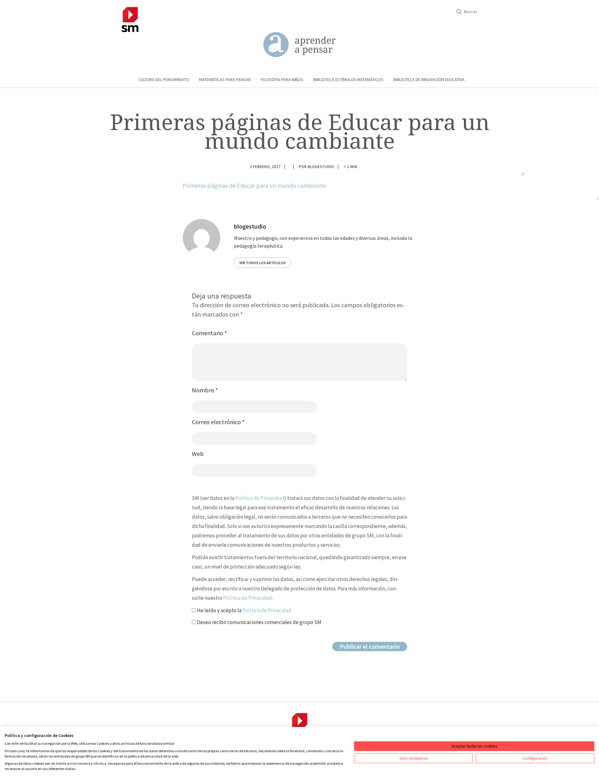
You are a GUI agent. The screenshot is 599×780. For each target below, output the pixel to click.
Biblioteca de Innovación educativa (429, 79)
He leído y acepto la (243, 610)
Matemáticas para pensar (225, 79)
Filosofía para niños (282, 79)
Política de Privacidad (259, 498)
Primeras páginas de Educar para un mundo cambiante (254, 185)
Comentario (209, 333)
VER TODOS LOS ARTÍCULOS (262, 262)
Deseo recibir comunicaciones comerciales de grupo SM (258, 622)
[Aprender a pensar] (299, 45)
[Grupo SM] (130, 18)
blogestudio (321, 166)
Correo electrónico (218, 422)
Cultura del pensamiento (164, 79)
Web (198, 454)
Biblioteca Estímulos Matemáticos (348, 79)
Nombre (205, 390)
